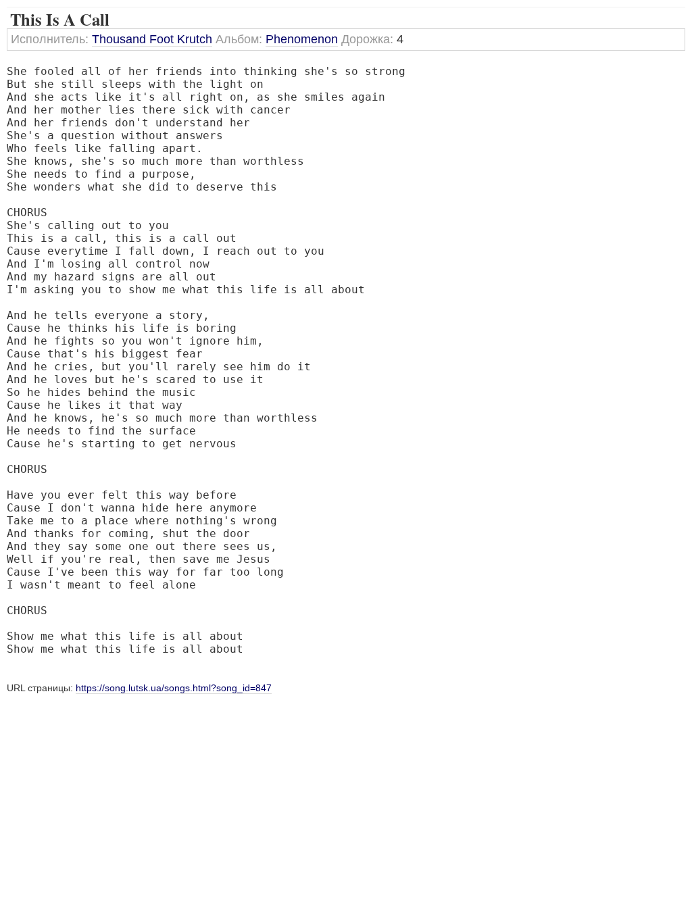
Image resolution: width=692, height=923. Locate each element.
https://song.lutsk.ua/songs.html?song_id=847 (174, 687)
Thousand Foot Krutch (152, 39)
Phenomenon (302, 39)
